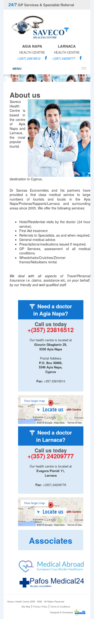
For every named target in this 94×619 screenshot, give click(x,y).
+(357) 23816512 (28, 58)
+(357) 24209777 (63, 58)
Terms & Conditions (60, 606)
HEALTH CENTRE (32, 49)
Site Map (25, 606)
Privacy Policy (40, 606)
